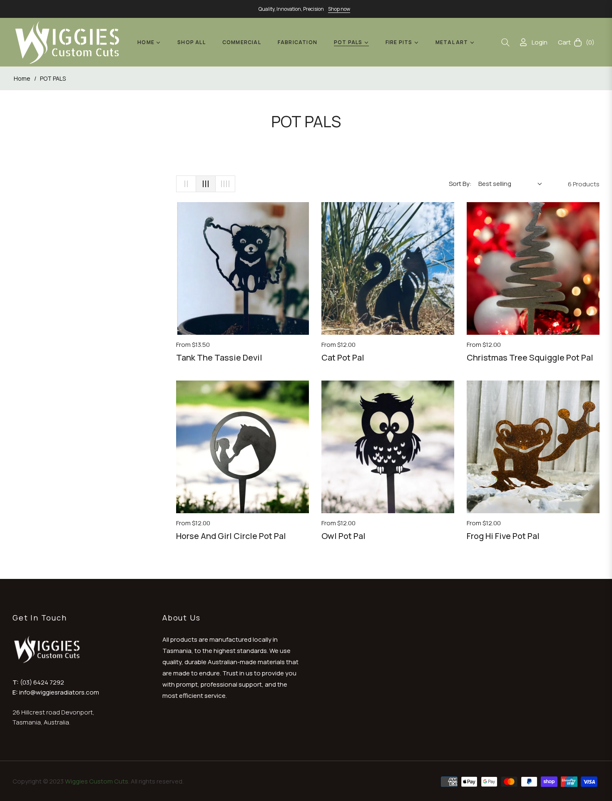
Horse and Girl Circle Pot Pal (231, 535)
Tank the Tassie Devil (219, 357)
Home (22, 78)
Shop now (339, 8)
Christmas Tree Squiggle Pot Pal (530, 357)
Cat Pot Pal (342, 357)
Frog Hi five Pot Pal (503, 535)
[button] (505, 42)
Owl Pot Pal (343, 535)
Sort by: (460, 183)
